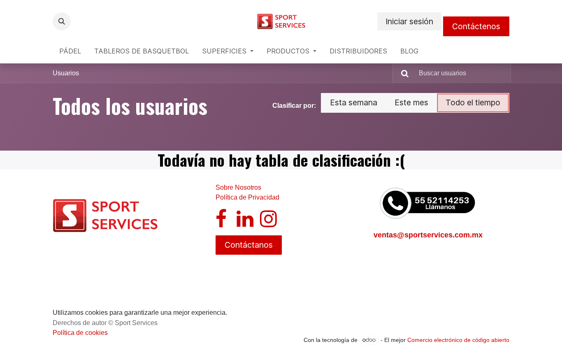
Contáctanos (249, 245)
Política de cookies (80, 332)
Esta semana (353, 102)
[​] (221, 223)
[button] (62, 21)
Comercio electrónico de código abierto (458, 340)
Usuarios (66, 73)
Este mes (411, 102)
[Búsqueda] (401, 73)
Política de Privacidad (247, 197)
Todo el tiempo (473, 102)
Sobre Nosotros (238, 187)
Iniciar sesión (409, 21)
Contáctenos (476, 26)
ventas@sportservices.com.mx (428, 235)
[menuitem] (70, 51)
